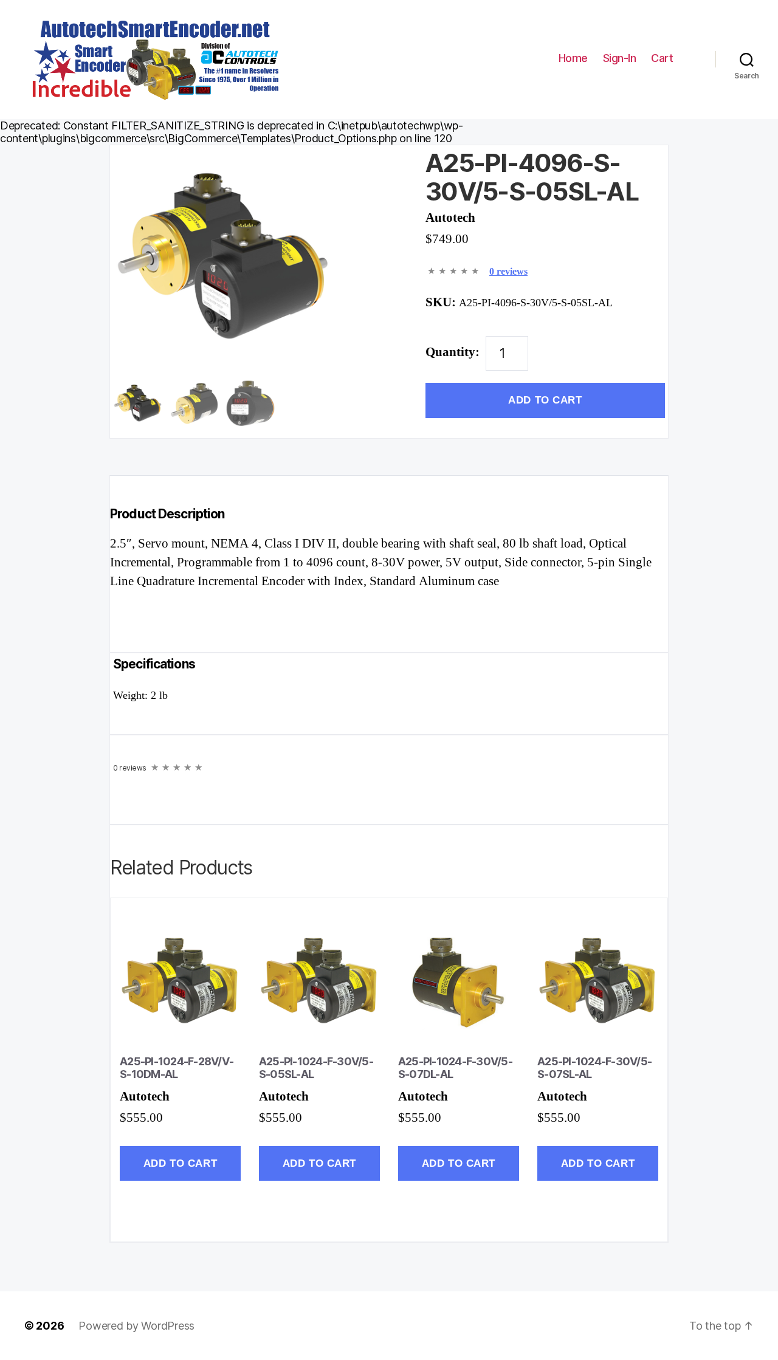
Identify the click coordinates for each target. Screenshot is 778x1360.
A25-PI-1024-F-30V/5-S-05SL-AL (316, 1067)
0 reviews (508, 272)
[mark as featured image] (138, 404)
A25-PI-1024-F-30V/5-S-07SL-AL (594, 1067)
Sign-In (619, 58)
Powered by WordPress (136, 1325)
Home (573, 58)
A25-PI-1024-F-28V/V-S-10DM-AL (176, 1067)
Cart (663, 58)
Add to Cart (545, 400)
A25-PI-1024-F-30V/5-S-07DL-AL (455, 1067)
